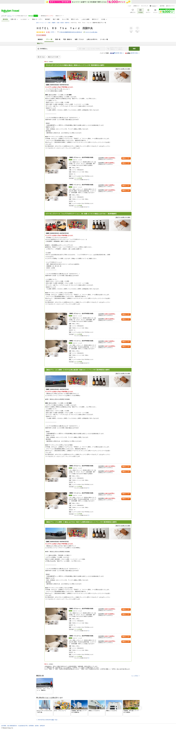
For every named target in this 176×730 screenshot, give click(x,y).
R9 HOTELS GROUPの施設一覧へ (48, 719)
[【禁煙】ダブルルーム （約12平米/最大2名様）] (56, 163)
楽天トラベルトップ (41, 22)
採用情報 (31, 725)
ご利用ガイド (136, 6)
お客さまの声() (92, 39)
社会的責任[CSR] (22, 725)
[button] (66, 163)
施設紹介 (40, 39)
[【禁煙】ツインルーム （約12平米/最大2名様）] (56, 190)
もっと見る (134, 675)
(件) (52, 32)
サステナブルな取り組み (91, 32)
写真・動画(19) (67, 39)
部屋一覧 (57, 39)
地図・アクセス (79, 39)
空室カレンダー (126, 158)
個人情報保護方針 (12, 725)
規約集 (37, 725)
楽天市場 (162, 6)
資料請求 (42, 725)
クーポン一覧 (104, 39)
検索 (134, 48)
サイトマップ (144, 6)
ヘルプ (129, 6)
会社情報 (3, 725)
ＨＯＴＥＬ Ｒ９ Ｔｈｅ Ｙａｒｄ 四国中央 (64, 28)
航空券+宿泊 (118, 53)
